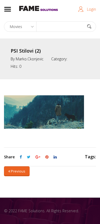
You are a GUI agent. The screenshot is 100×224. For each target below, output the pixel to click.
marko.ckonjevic (29, 58)
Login (91, 9)
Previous (17, 171)
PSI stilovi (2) (26, 51)
